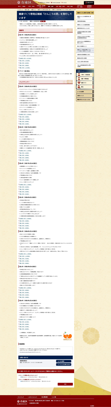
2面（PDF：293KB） (24, 155)
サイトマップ (21, 397)
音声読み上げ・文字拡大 (45, 2)
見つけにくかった (46, 381)
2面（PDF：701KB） (24, 258)
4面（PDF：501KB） (24, 194)
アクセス (65, 2)
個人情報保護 (44, 397)
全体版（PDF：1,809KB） (26, 288)
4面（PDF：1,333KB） (25, 67)
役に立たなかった (43, 377)
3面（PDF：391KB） (24, 295)
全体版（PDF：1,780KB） (26, 254)
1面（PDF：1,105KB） (25, 256)
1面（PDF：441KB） (24, 187)
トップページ (20, 9)
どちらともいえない (33, 377)
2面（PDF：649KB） (24, 189)
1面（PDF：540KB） (24, 116)
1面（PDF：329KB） (24, 153)
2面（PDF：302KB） (24, 223)
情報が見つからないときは (83, 99)
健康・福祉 (27, 9)
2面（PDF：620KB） (24, 63)
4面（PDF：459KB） (24, 228)
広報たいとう (80, 95)
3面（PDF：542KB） (24, 225)
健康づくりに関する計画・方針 (44, 9)
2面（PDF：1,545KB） (25, 119)
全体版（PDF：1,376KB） (26, 319)
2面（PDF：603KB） (24, 292)
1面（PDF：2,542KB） (25, 60)
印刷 (43, 21)
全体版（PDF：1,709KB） (26, 184)
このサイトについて (32, 397)
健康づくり (33, 9)
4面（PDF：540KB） (24, 297)
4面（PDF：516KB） (24, 124)
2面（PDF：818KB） (24, 324)
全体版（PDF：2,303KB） (26, 114)
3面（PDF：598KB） (24, 65)
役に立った (24, 377)
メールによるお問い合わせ (64, 364)
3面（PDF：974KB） (24, 326)
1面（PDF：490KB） (24, 290)
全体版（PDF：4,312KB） (26, 58)
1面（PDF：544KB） (24, 221)
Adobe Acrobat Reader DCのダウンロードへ (31, 352)
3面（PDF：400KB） (24, 121)
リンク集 (54, 397)
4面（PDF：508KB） (24, 263)
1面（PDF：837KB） (24, 322)
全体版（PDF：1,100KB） (26, 150)
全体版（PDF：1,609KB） (26, 218)
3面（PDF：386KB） (24, 157)
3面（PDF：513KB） (24, 261)
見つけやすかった (26, 381)
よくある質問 (61, 361)
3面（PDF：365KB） (24, 191)
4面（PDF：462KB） (24, 160)
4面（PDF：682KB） (24, 329)
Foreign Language (56, 2)
